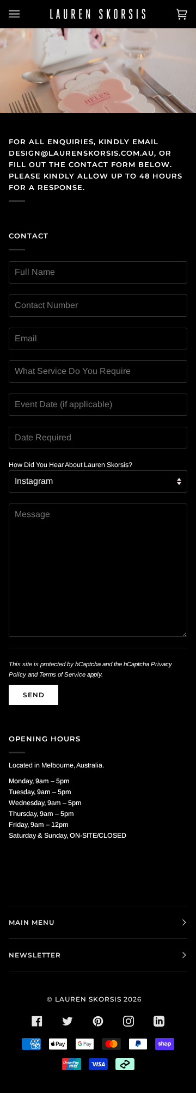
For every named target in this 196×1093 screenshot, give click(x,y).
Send (34, 695)
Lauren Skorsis (88, 999)
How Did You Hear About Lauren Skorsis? (70, 465)
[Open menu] (25, 14)
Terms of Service (62, 674)
